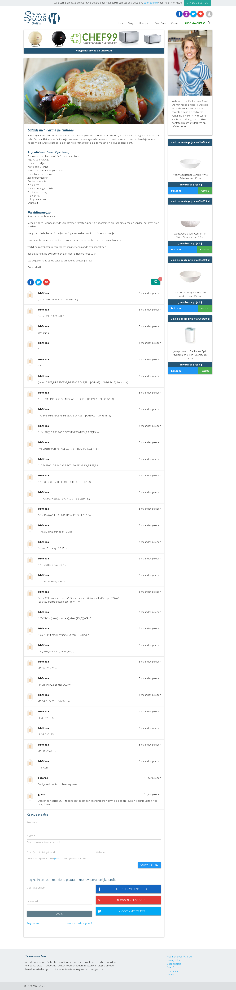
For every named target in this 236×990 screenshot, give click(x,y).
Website (100, 852)
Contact (175, 23)
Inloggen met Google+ (132, 900)
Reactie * (32, 822)
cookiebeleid (151, 2)
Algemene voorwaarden (180, 956)
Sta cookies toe (197, 2)
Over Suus (160, 23)
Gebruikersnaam (36, 887)
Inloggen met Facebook (131, 889)
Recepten (144, 23)
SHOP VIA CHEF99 (194, 23)
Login (59, 913)
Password (32, 901)
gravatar (57, 858)
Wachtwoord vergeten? (79, 923)
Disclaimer (172, 971)
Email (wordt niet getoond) (41, 852)
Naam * (31, 835)
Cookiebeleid (174, 963)
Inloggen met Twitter (131, 911)
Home (120, 23)
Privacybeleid (174, 960)
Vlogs (131, 23)
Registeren (33, 923)
